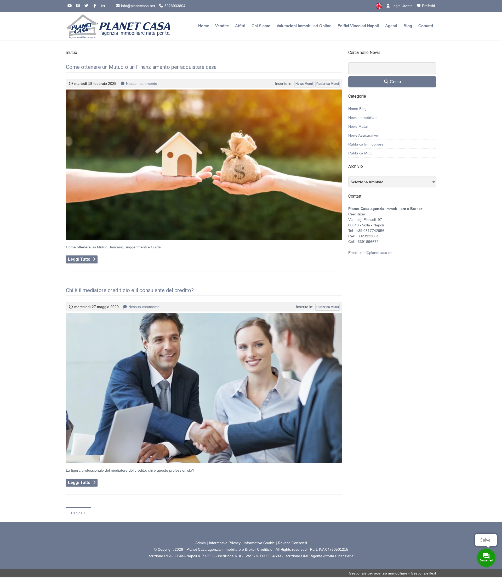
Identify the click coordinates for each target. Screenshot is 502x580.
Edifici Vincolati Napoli (358, 26)
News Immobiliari (362, 117)
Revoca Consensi (292, 543)
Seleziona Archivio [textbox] (367, 182)
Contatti (425, 26)
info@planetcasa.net (137, 6)
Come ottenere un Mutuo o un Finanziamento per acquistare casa (141, 67)
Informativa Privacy (225, 543)
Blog (407, 26)
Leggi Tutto (79, 259)
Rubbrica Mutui (327, 84)
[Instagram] (78, 6)
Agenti (391, 26)
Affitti (240, 26)
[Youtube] (69, 6)
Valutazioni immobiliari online (304, 26)
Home (203, 26)
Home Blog (357, 109)
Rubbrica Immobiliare (366, 144)
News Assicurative (363, 135)
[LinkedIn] (103, 6)
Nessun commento (141, 83)
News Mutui (304, 84)
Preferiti (428, 6)
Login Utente (401, 6)
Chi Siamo (261, 26)
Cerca (395, 82)
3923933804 (174, 6)
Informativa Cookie (259, 543)
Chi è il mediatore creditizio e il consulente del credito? (130, 290)
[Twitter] (86, 6)
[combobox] (392, 181)
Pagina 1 (78, 513)
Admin (200, 543)
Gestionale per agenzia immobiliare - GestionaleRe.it (392, 573)
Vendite (222, 26)
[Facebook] (94, 6)
